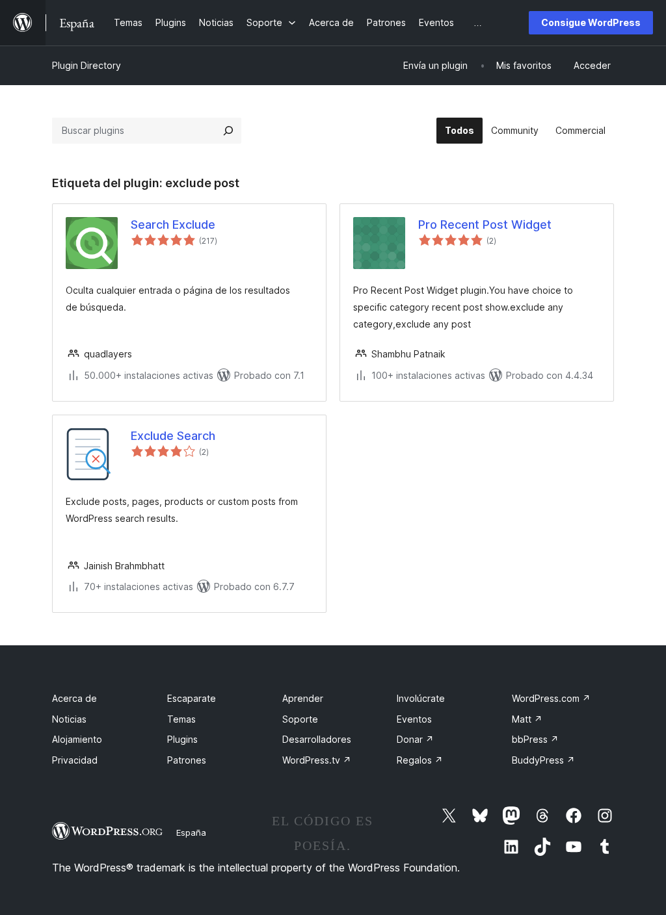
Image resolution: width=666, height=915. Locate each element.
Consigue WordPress (591, 22)
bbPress (535, 739)
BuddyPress (543, 760)
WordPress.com (551, 698)
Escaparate (191, 698)
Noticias (69, 719)
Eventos (414, 719)
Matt (527, 719)
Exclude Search (173, 436)
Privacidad (75, 760)
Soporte (300, 719)
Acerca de (74, 698)
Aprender (302, 698)
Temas (181, 719)
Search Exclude (173, 224)
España (191, 832)
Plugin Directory (86, 65)
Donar (415, 739)
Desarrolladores (316, 739)
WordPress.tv (316, 760)
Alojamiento (77, 739)
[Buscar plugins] (228, 131)
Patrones (186, 760)
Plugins (182, 739)
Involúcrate (421, 698)
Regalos (420, 760)
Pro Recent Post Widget (485, 224)
